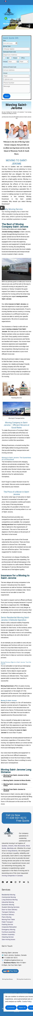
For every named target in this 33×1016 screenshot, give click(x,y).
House (15, 58)
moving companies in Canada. (12, 875)
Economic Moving (8, 904)
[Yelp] (28, 883)
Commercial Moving (9, 897)
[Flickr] (24, 883)
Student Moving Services (10, 907)
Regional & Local (11, 993)
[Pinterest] (20, 883)
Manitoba (10, 848)
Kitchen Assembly (8, 934)
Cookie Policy (27, 1001)
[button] (16, 776)
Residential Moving (8, 895)
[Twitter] (7, 883)
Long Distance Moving (9, 900)
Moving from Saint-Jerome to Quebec (14, 790)
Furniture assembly (8, 932)
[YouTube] (11, 883)
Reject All (22, 1007)
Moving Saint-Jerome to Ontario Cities (15, 784)
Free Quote (22, 820)
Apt (8, 58)
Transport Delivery (8, 912)
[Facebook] (3, 883)
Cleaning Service (8, 937)
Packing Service (7, 924)
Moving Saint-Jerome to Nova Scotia (16, 780)
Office (23, 58)
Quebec (4, 846)
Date (4, 40)
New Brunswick (19, 846)
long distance (12, 851)
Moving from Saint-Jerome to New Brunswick (16, 776)
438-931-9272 (15, 19)
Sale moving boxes (8, 939)
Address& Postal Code (9, 52)
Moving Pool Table (8, 919)
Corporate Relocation (9, 927)
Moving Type (6, 46)
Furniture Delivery (8, 914)
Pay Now (13, 971)
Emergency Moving (8, 929)
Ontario (10, 846)
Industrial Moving (8, 902)
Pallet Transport (7, 922)
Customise (11, 1007)
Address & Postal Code (9, 67)
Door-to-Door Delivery (9, 909)
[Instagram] (15, 883)
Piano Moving (6, 917)
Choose (5, 61)
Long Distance (23, 993)
